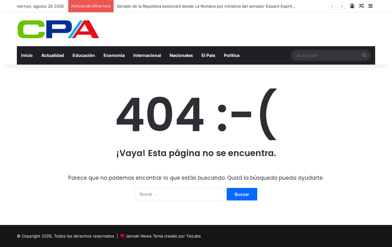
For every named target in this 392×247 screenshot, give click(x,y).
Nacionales (181, 55)
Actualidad (52, 55)
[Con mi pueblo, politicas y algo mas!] (58, 29)
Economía (114, 55)
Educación (84, 55)
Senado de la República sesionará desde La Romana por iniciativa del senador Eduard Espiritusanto (211, 6)
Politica (231, 55)
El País (208, 55)
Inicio (27, 55)
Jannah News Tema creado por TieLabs (163, 236)
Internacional (147, 55)
